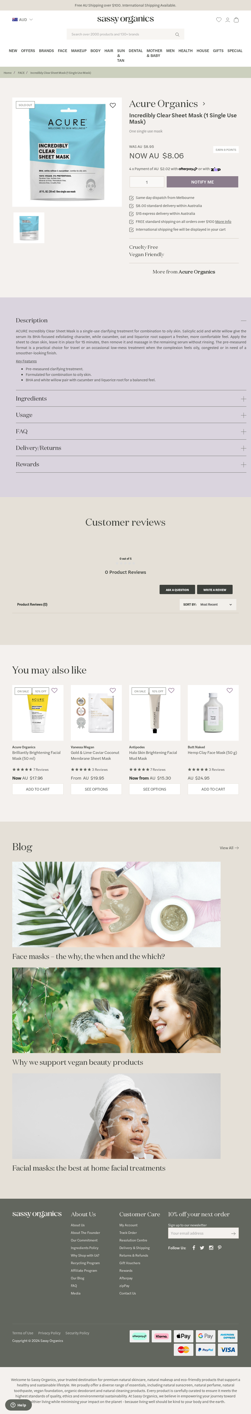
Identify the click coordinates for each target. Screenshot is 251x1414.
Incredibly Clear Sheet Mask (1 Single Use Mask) (60, 72)
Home (8, 72)
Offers (28, 50)
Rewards (27, 464)
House (203, 50)
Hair (108, 50)
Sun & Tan (121, 55)
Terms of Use (22, 1332)
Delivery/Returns (38, 448)
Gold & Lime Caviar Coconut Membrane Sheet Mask (95, 755)
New (13, 50)
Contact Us (127, 1293)
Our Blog (77, 1277)
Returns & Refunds (133, 1255)
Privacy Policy (49, 1332)
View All (226, 847)
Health (185, 50)
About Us (78, 1224)
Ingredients (31, 398)
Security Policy (77, 1332)
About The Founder (85, 1232)
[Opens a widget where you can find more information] (18, 1405)
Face (62, 50)
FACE (21, 72)
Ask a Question (177, 589)
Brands (46, 50)
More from (184, 271)
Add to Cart (38, 789)
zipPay (124, 1285)
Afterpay (126, 1277)
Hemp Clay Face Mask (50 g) (212, 752)
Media (75, 1293)
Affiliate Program (84, 1270)
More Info (223, 221)
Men (170, 50)
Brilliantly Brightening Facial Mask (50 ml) (36, 755)
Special (234, 50)
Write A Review (214, 589)
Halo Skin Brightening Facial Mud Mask (153, 755)
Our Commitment (84, 1240)
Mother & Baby (154, 53)
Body (95, 50)
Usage (24, 415)
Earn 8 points (226, 149)
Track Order (128, 1232)
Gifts (218, 50)
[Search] (177, 34)
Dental (136, 50)
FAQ (22, 431)
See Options (96, 789)
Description (32, 320)
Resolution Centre (133, 1240)
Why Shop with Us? (85, 1255)
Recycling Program (85, 1262)
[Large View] (28, 227)
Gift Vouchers (129, 1262)
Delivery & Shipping (134, 1247)
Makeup (79, 50)
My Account (128, 1224)
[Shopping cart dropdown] (236, 19)
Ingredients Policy (85, 1247)
